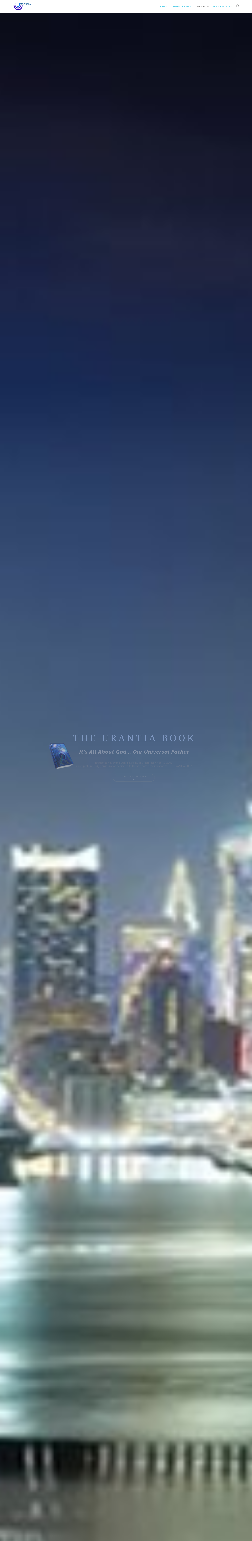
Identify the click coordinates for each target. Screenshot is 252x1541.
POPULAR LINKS (223, 6)
